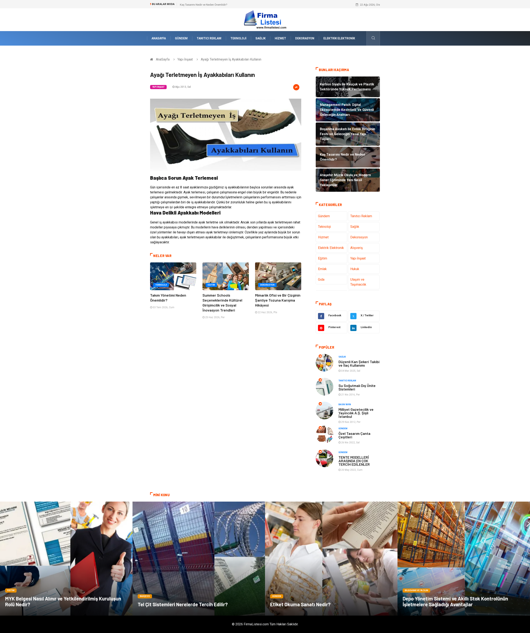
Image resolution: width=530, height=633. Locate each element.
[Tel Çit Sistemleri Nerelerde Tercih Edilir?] (198, 559)
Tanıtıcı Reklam (209, 38)
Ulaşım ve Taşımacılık (358, 282)
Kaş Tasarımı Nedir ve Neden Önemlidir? (203, 4)
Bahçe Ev (145, 596)
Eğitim (211, 285)
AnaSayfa (159, 38)
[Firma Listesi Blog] (265, 19)
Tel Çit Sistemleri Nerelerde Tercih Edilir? (183, 604)
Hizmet (280, 38)
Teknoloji (238, 38)
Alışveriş (356, 248)
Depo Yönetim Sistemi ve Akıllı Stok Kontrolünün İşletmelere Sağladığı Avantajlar (455, 601)
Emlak (322, 269)
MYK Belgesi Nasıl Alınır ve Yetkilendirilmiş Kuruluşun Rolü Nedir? (63, 601)
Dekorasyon (304, 38)
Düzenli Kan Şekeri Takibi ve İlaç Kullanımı (358, 363)
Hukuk (354, 269)
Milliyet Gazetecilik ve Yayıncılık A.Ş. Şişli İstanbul (355, 413)
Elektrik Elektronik (339, 38)
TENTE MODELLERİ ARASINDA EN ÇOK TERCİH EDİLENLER (354, 461)
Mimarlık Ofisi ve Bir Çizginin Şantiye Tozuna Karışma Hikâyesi (277, 300)
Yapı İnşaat (185, 59)
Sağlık (260, 38)
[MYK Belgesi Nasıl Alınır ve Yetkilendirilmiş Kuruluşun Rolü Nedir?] (66, 559)
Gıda (321, 279)
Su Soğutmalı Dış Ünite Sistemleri (357, 387)
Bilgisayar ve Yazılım (416, 590)
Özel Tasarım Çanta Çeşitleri (354, 435)
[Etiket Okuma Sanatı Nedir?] (331, 559)
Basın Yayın (344, 404)
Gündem (181, 38)
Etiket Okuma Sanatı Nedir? (300, 604)
